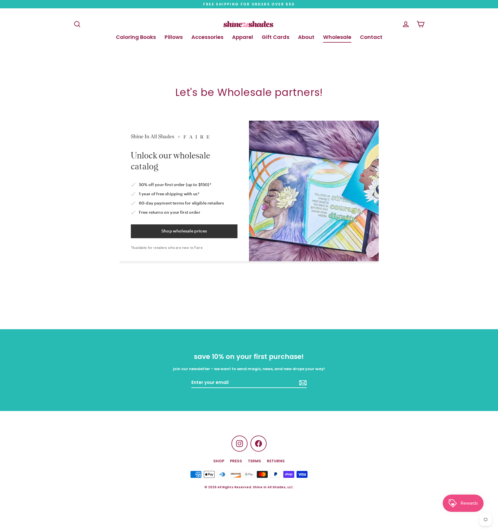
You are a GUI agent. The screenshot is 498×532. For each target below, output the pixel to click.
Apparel (242, 37)
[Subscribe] (302, 382)
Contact (371, 37)
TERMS (254, 461)
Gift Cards (275, 37)
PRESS (236, 461)
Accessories (207, 37)
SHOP (218, 461)
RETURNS (276, 461)
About (306, 37)
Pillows (174, 37)
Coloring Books (136, 37)
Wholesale (337, 37)
